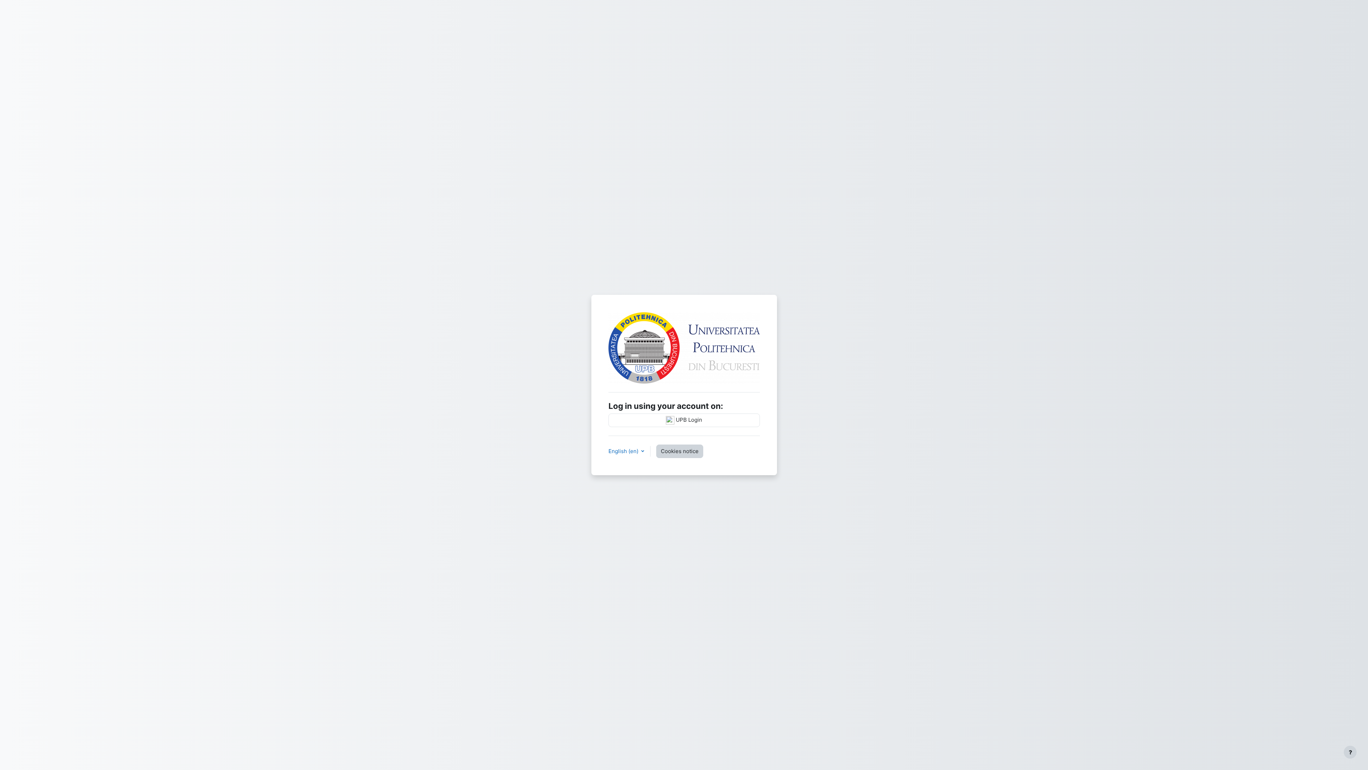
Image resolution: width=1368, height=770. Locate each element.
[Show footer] (1350, 752)
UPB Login (688, 419)
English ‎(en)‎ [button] (624, 451)
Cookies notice (680, 451)
